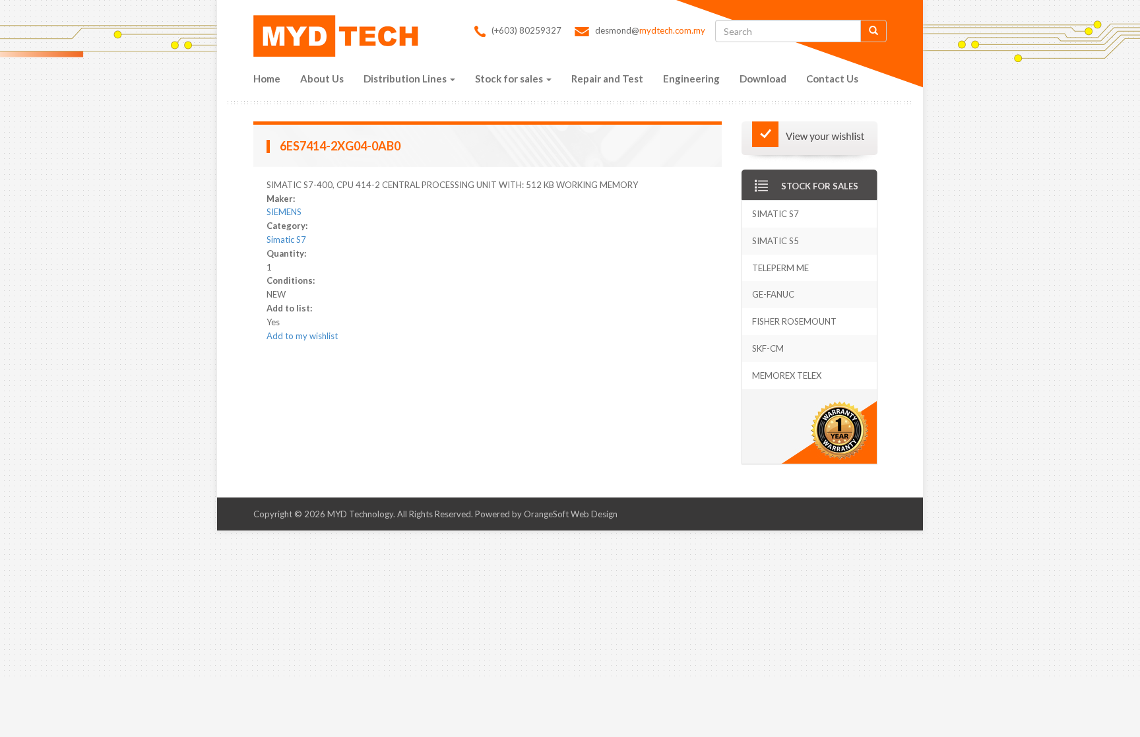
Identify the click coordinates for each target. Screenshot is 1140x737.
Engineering (691, 78)
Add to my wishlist (302, 336)
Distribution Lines (406, 78)
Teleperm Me (780, 268)
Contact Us (832, 78)
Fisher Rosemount (794, 321)
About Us (322, 78)
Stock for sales (510, 78)
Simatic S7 (286, 239)
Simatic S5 (775, 241)
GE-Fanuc (773, 294)
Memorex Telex (786, 375)
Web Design (594, 514)
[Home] (339, 36)
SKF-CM (768, 348)
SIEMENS (284, 212)
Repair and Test (607, 78)
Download (763, 78)
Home (266, 78)
